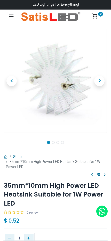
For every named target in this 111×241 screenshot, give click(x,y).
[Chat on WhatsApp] (102, 211)
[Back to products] (98, 175)
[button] (11, 81)
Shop (17, 157)
